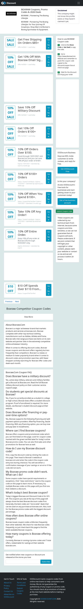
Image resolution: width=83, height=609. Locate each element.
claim (73, 249)
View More (28, 317)
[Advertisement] (28, 87)
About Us (7, 582)
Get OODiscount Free (67, 170)
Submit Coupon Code (64, 211)
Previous (8, 301)
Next (17, 301)
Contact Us (8, 591)
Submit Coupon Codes (20, 591)
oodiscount (8, 3)
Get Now (48, 44)
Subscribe (46, 561)
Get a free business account (67, 201)
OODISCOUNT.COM (48, 599)
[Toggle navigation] (79, 3)
